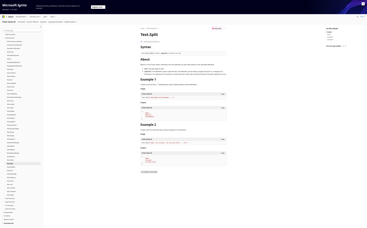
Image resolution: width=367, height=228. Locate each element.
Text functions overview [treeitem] (14, 41)
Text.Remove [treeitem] (11, 139)
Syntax (329, 32)
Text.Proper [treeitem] (10, 132)
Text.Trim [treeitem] (10, 184)
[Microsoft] (3, 16)
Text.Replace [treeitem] (11, 150)
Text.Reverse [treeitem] (11, 156)
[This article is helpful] (343, 46)
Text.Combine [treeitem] (11, 73)
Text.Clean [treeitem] (10, 69)
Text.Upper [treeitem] (10, 195)
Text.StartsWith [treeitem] (12, 174)
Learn (143, 28)
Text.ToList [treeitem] (10, 181)
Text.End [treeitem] (9, 80)
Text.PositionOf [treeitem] (11, 125)
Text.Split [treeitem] (10, 163)
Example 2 (330, 39)
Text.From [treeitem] (10, 90)
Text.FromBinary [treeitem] (12, 94)
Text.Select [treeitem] (10, 160)
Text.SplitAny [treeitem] (11, 167)
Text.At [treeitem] (9, 59)
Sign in (362, 16)
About (329, 34)
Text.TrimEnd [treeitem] (11, 188)
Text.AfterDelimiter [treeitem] (13, 55)
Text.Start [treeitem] (10, 170)
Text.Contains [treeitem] (11, 76)
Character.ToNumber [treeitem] (13, 48)
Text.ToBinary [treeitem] (11, 177)
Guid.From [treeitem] (10, 52)
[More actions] (225, 28)
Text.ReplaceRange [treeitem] (13, 153)
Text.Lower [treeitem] (10, 108)
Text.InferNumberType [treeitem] (14, 97)
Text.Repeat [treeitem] (10, 146)
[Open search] (357, 16)
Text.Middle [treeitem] (10, 111)
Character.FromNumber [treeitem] (14, 45)
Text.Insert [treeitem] (10, 101)
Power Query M (152, 28)
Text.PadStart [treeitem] (11, 122)
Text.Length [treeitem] (10, 104)
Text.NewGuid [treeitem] (11, 115)
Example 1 (330, 37)
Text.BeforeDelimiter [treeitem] (13, 62)
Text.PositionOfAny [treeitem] (13, 129)
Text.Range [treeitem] (10, 136)
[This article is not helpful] (345, 46)
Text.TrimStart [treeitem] (11, 191)
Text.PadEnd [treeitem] (11, 118)
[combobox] (21, 30)
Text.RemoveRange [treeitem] (13, 143)
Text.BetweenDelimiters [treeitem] (14, 66)
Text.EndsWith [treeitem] (11, 83)
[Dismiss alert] (363, 3)
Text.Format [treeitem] (10, 87)
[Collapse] (40, 26)
